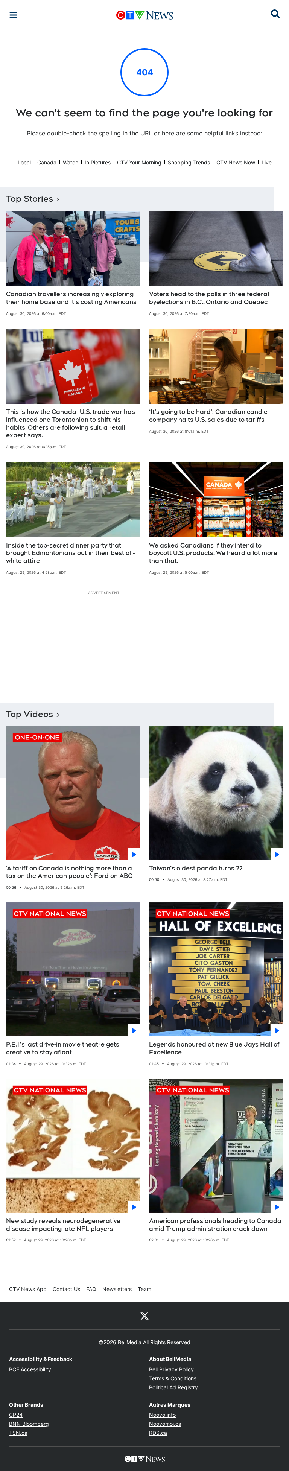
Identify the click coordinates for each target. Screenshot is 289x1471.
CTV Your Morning (139, 162)
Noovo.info (162, 1415)
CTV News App (28, 1289)
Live (267, 162)
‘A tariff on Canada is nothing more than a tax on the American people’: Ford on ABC (69, 872)
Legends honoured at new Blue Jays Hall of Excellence (214, 1048)
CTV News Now (235, 162)
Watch (70, 162)
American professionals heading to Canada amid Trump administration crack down (215, 1224)
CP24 (16, 1415)
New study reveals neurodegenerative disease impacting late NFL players (63, 1224)
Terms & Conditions (172, 1378)
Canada (46, 162)
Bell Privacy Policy (171, 1369)
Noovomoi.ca (165, 1424)
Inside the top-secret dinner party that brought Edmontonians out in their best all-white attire (70, 553)
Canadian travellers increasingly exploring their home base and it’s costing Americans (71, 298)
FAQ (91, 1289)
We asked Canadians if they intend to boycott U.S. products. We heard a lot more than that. (213, 553)
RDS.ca (158, 1433)
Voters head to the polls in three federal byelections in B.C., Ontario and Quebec (209, 298)
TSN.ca (18, 1433)
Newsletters (117, 1289)
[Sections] (13, 15)
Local (24, 162)
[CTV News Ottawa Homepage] (144, 15)
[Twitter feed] (144, 1315)
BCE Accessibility (30, 1369)
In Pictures (98, 162)
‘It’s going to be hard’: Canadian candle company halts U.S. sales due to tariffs (208, 415)
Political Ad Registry (173, 1387)
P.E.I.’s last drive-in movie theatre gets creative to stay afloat (62, 1048)
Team (144, 1289)
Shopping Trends (189, 162)
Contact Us (66, 1289)
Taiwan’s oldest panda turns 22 (196, 868)
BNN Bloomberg (29, 1424)
